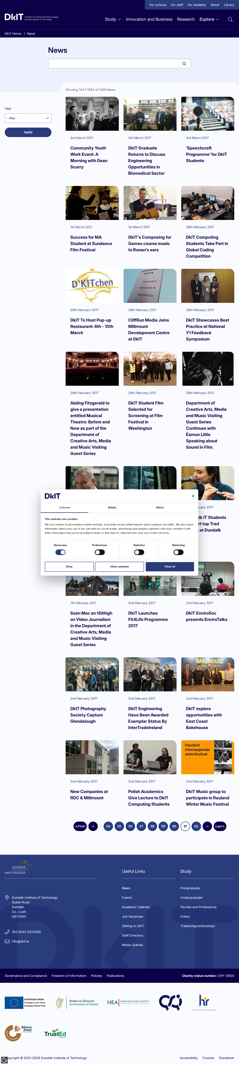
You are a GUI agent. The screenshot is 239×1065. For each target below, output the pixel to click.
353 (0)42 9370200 (26, 932)
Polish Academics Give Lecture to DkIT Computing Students (149, 798)
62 (197, 827)
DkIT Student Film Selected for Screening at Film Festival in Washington (146, 415)
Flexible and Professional (198, 907)
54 (109, 827)
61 (187, 827)
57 (142, 827)
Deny (69, 566)
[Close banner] (193, 496)
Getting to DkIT (133, 926)
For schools (158, 5)
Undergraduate (191, 897)
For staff (177, 5)
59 (164, 827)
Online (184, 916)
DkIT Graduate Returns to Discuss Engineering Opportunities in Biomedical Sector (146, 160)
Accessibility (189, 1058)
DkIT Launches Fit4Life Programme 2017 (148, 619)
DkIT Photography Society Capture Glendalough (88, 715)
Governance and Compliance (26, 976)
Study (110, 19)
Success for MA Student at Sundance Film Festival (91, 243)
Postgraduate (190, 888)
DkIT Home (13, 33)
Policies (96, 976)
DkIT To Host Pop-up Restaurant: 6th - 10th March (91, 326)
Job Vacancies (132, 916)
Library (229, 5)
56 (131, 827)
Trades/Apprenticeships (197, 926)
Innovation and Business (149, 19)
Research (186, 19)
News (31, 33)
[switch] (100, 552)
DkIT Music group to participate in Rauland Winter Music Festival (207, 798)
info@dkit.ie (20, 941)
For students (197, 5)
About (214, 5)
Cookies (208, 1058)
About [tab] (160, 507)
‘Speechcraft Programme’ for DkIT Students (206, 154)
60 (175, 827)
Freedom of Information (69, 976)
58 (153, 827)
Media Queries (132, 945)
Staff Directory (132, 935)
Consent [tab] (64, 507)
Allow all (170, 566)
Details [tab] (112, 507)
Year (8, 108)
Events (127, 897)
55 (120, 827)
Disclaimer (226, 1058)
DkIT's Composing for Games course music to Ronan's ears (149, 243)
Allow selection (119, 566)
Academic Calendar (136, 907)
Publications (115, 976)
